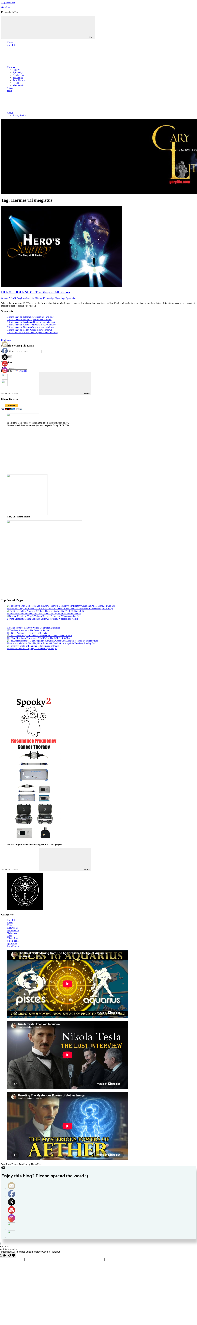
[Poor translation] (11, 1255)
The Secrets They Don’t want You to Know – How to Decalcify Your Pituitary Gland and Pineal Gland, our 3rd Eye (60, 608)
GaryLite (21, 298)
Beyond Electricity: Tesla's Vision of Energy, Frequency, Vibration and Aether (42, 619)
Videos (10, 88)
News (9, 935)
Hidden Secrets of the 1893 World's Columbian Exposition (33, 628)
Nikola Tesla (18, 75)
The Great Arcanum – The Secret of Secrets (27, 633)
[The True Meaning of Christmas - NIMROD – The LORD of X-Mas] (39, 635)
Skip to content (8, 2)
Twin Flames (19, 80)
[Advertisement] (87, 452)
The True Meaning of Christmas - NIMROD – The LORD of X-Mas (38, 638)
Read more (6, 340)
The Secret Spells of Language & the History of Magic (32, 648)
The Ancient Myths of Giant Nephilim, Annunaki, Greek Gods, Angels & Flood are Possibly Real (51, 643)
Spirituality (18, 72)
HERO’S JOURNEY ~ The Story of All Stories (35, 292)
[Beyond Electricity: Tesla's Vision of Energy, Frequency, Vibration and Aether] (43, 616)
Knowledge (12, 67)
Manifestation (19, 85)
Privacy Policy (19, 115)
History (16, 70)
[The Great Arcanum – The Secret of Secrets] (28, 630)
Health (16, 83)
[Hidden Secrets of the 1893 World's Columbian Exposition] (10, 625)
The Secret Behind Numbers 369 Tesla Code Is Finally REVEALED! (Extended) (44, 613)
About (10, 113)
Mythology (18, 77)
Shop (9, 90)
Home (10, 42)
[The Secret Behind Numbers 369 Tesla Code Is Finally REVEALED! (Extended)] (45, 611)
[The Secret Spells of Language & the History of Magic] (33, 646)
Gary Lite (5, 7)
